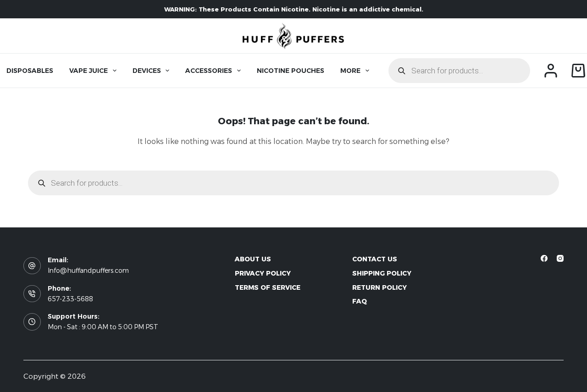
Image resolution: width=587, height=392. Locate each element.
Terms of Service (267, 287)
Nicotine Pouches (290, 70)
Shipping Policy (381, 273)
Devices (147, 70)
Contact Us (374, 259)
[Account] (551, 70)
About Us (253, 259)
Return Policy (379, 287)
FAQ (359, 301)
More (350, 70)
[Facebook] (544, 258)
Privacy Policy (263, 273)
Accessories (208, 70)
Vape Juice (88, 70)
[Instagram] (560, 258)
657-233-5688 (70, 299)
